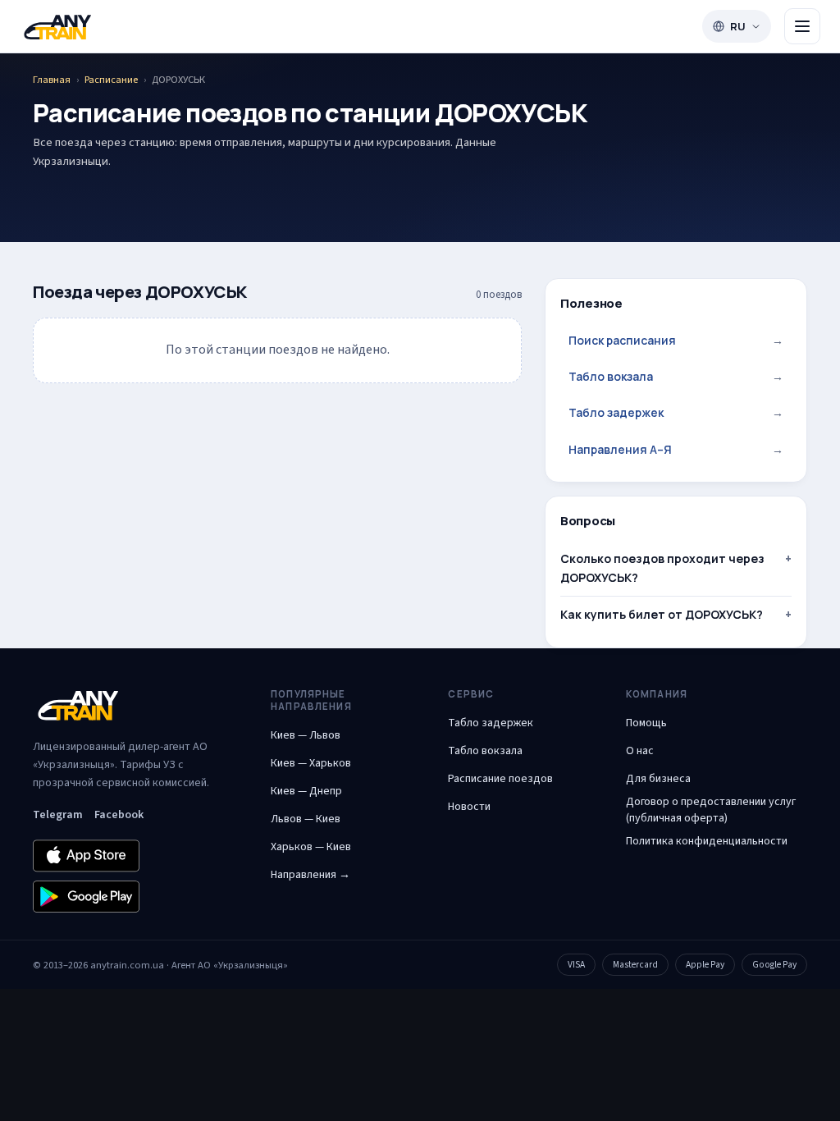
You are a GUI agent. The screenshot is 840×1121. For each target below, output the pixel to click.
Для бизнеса (658, 779)
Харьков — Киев (311, 847)
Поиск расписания (675, 340)
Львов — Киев (305, 819)
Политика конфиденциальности (707, 841)
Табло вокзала (675, 376)
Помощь (646, 723)
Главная (52, 79)
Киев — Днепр (306, 791)
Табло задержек (675, 412)
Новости (469, 806)
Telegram (58, 815)
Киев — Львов (305, 735)
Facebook (119, 815)
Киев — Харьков (311, 763)
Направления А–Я (675, 449)
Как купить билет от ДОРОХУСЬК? (661, 614)
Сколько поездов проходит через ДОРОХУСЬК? (662, 567)
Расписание (111, 79)
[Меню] (802, 26)
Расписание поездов (500, 779)
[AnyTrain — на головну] (57, 26)
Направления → (310, 875)
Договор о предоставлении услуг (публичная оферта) (711, 810)
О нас (640, 751)
